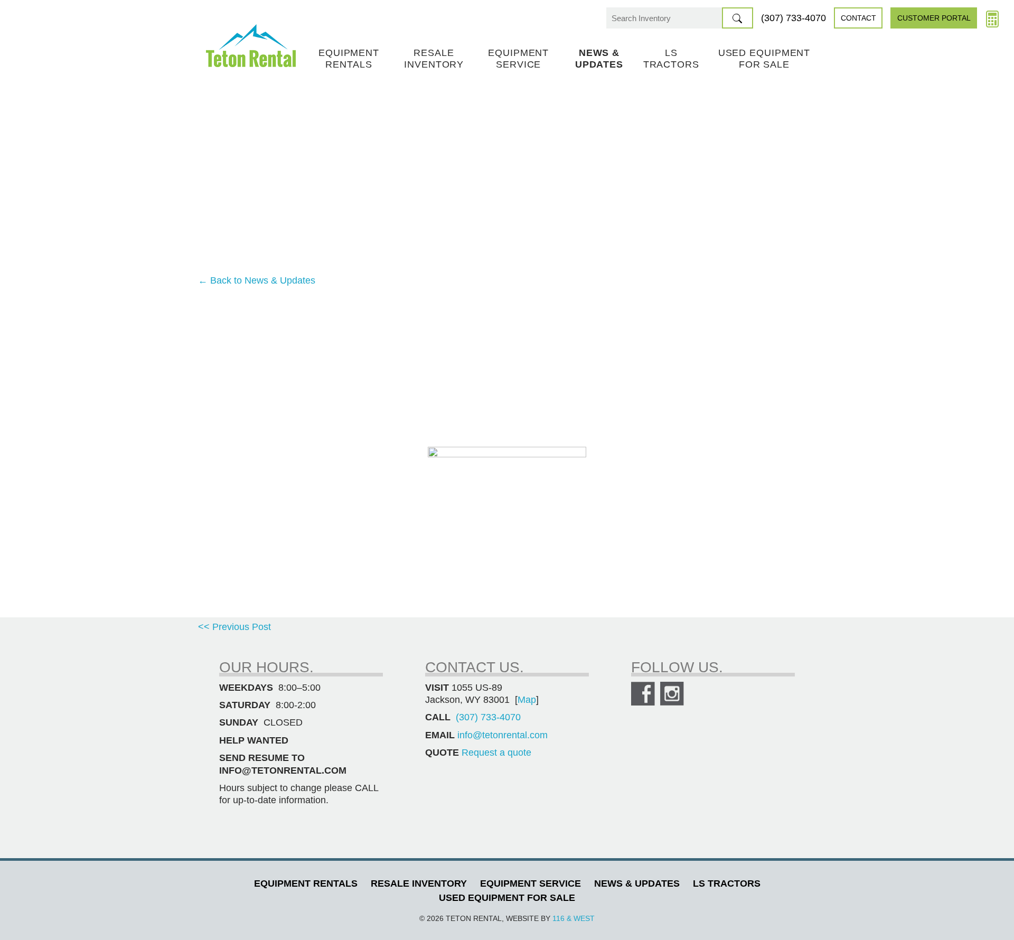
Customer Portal (934, 18)
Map (527, 699)
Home (251, 45)
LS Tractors (671, 59)
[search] (737, 18)
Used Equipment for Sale (764, 59)
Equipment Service (518, 59)
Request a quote (496, 752)
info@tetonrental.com (502, 735)
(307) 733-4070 (793, 18)
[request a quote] (992, 18)
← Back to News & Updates (256, 280)
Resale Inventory (434, 59)
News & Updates (599, 59)
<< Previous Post (234, 627)
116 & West (573, 918)
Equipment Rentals (348, 59)
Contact (858, 18)
